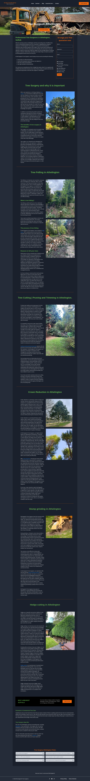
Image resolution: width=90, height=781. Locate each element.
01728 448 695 (84, 3)
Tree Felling (60, 63)
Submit (59, 74)
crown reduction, (26, 458)
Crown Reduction (61, 68)
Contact (57, 3)
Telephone (59, 49)
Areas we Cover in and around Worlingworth (45, 773)
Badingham (18, 726)
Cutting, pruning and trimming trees (28, 346)
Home (32, 3)
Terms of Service (72, 778)
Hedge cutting (24, 665)
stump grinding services (34, 572)
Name (58, 44)
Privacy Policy (63, 778)
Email (58, 54)
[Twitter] (54, 779)
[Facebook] (50, 779)
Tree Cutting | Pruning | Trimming (63, 65)
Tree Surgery (60, 61)
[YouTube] (52, 779)
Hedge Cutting (61, 71)
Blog (43, 3)
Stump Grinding (61, 70)
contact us (34, 735)
